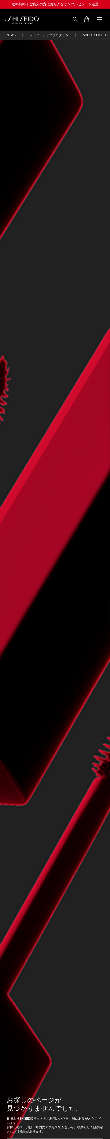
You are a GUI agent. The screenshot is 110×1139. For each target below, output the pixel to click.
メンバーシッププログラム (49, 35)
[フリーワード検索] (76, 20)
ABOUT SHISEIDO (95, 35)
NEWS (11, 35)
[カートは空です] (86, 20)
